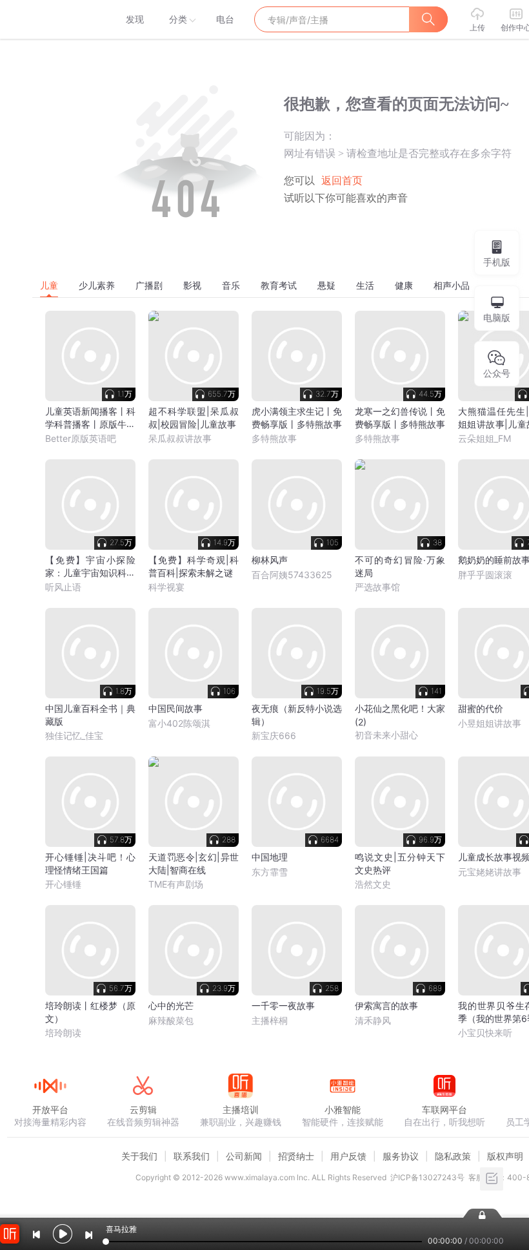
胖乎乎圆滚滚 (485, 574)
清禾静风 (373, 1020)
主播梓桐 (270, 1020)
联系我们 (192, 1156)
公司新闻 (244, 1156)
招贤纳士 (296, 1156)
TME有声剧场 (175, 884)
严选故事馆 (377, 586)
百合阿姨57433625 (292, 574)
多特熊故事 (274, 438)
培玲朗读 (63, 1032)
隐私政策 (453, 1156)
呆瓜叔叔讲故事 (180, 438)
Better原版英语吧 (80, 438)
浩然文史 (373, 884)
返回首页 (342, 180)
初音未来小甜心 (386, 734)
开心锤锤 (63, 884)
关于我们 (139, 1156)
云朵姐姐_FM (484, 438)
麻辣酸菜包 (171, 1020)
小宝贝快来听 (485, 1032)
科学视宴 (166, 586)
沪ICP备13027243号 (427, 1177)
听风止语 (63, 586)
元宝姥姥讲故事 (489, 871)
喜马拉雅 (49, 19)
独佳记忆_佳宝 (74, 735)
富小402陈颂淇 (179, 723)
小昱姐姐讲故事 (489, 723)
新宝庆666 (274, 735)
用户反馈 (348, 1156)
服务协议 (401, 1156)
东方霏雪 (270, 871)
